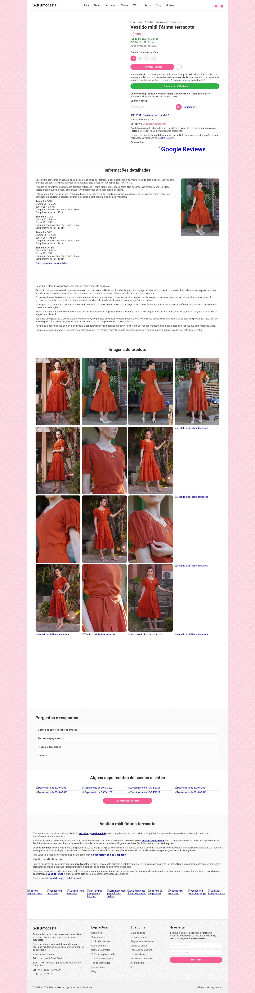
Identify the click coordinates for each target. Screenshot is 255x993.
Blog (158, 5)
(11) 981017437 (43, 974)
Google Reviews (166, 138)
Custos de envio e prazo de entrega (57, 729)
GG (153, 58)
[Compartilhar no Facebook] (147, 148)
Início (132, 22)
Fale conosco (98, 967)
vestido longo (55, 874)
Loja (86, 5)
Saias (97, 5)
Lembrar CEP (190, 107)
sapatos (121, 854)
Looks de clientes (100, 941)
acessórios (99, 854)
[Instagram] (190, 966)
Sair (132, 967)
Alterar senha (137, 962)
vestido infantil (73, 878)
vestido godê (149, 840)
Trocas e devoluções (49, 747)
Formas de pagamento (50, 738)
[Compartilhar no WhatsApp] (132, 148)
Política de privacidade (103, 954)
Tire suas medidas (100, 962)
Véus (136, 5)
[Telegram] (212, 966)
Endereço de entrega (141, 950)
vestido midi (98, 833)
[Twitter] (184, 966)
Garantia (43, 755)
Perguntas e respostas (142, 941)
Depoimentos (98, 937)
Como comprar (99, 945)
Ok (178, 107)
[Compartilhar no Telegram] (140, 148)
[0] (220, 4)
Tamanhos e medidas (141, 958)
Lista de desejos (139, 954)
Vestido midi (161, 22)
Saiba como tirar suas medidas (51, 263)
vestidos (83, 833)
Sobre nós (96, 932)
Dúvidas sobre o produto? (156, 115)
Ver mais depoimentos (127, 800)
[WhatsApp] (207, 966)
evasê (160, 840)
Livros (147, 5)
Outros (170, 5)
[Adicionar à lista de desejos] (179, 67)
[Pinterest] (195, 966)
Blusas (124, 5)
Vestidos (110, 5)
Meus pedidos (137, 932)
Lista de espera (138, 937)
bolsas (110, 854)
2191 (138, 115)
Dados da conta (138, 945)
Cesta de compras (100, 950)
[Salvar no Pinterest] (154, 148)
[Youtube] (201, 966)
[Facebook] (179, 966)
